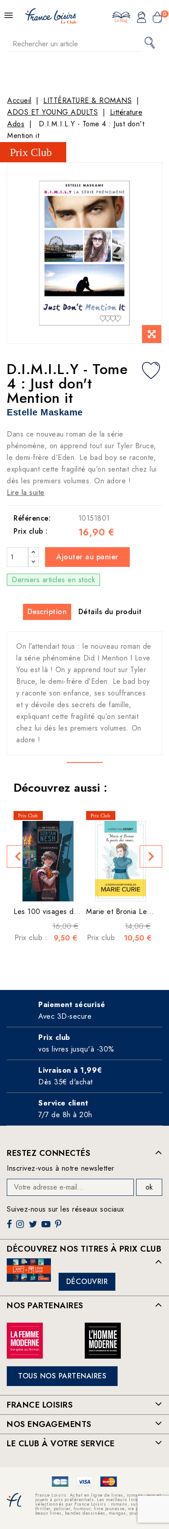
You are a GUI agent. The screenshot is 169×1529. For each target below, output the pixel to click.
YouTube (46, 1227)
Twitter (34, 1227)
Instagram (21, 1227)
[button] (18, 856)
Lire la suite (26, 492)
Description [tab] (47, 611)
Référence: (32, 518)
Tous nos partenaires (62, 1376)
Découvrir (87, 1281)
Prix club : (31, 531)
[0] (157, 18)
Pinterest (59, 1227)
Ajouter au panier (87, 557)
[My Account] (141, 18)
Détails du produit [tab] (110, 611)
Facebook (10, 1227)
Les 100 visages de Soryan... (62, 911)
